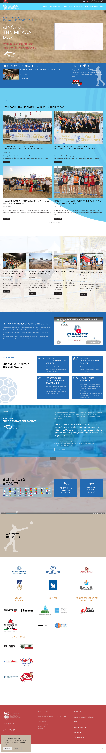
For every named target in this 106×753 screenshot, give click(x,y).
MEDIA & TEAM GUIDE (91, 7)
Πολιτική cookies (42, 721)
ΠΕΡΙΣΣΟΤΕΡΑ (62, 449)
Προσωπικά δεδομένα (44, 724)
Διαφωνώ (17, 748)
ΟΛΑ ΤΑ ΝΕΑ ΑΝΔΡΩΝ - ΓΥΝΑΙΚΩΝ (53, 222)
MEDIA (65, 7)
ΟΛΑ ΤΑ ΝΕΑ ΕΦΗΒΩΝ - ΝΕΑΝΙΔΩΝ (53, 298)
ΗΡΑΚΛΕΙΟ (72, 7)
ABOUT (101, 7)
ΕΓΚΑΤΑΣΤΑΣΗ (57, 7)
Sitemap (40, 728)
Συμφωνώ (7, 748)
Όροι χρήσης (41, 726)
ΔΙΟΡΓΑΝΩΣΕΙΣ (47, 7)
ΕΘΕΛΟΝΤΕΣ (79, 7)
